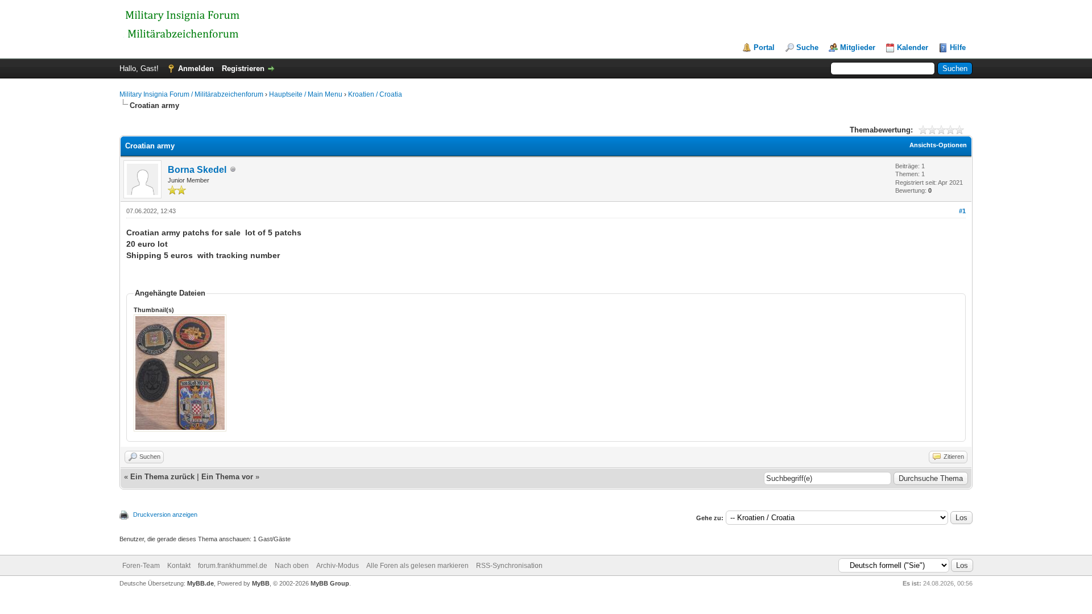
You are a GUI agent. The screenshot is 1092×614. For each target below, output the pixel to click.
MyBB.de (200, 583)
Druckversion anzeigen (165, 514)
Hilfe (958, 47)
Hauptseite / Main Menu (305, 94)
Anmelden (196, 68)
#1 (962, 211)
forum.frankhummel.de (232, 566)
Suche (807, 47)
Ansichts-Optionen (938, 145)
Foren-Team (141, 566)
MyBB (261, 583)
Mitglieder (857, 47)
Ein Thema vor (227, 476)
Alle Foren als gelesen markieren (417, 566)
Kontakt (179, 566)
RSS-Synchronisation (509, 566)
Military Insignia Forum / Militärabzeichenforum (191, 94)
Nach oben (292, 566)
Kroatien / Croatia (375, 94)
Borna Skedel (197, 170)
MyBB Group (330, 583)
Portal (764, 47)
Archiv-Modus (337, 566)
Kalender (912, 47)
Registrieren (243, 68)
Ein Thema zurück (162, 476)
